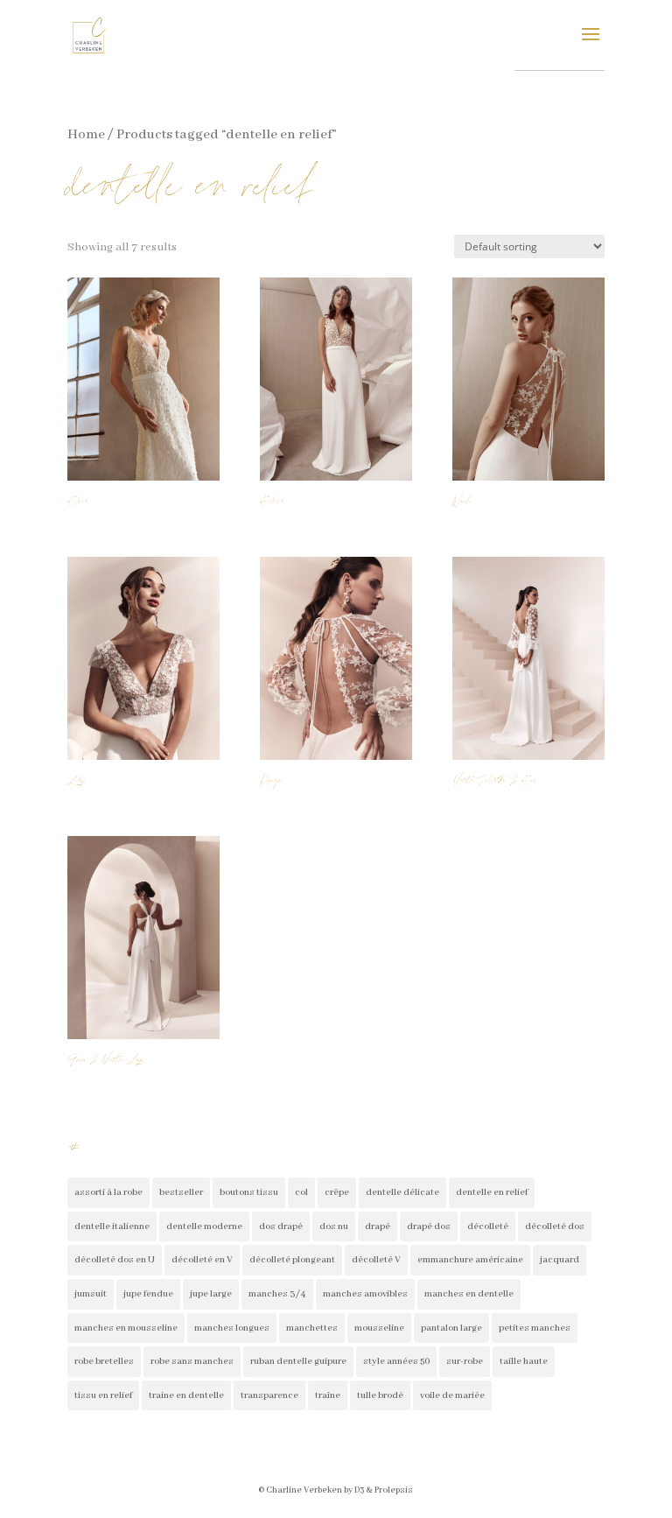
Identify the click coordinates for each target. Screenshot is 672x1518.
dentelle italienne (112, 1226)
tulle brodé (380, 1395)
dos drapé (281, 1226)
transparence (269, 1395)
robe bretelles (104, 1361)
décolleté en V (202, 1260)
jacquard (559, 1260)
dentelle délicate (402, 1192)
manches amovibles (365, 1294)
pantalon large (451, 1328)
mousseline (379, 1328)
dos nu (333, 1226)
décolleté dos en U (114, 1260)
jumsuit (90, 1294)
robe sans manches (192, 1361)
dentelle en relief (492, 1192)
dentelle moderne (204, 1226)
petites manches (534, 1328)
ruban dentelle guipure (298, 1361)
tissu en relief (103, 1395)
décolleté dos (554, 1226)
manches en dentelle (469, 1294)
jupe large (211, 1294)
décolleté (487, 1226)
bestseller (181, 1192)
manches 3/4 (277, 1294)
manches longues (232, 1328)
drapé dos (429, 1226)
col (301, 1192)
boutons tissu (249, 1192)
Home (86, 135)
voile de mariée (452, 1395)
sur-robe (464, 1361)
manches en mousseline (126, 1328)
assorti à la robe (108, 1192)
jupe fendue (148, 1294)
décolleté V (376, 1260)
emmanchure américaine (470, 1260)
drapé (377, 1226)
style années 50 (396, 1361)
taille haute (524, 1361)
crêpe (337, 1192)
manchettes (312, 1328)
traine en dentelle (186, 1395)
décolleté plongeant (292, 1260)
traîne (327, 1395)
